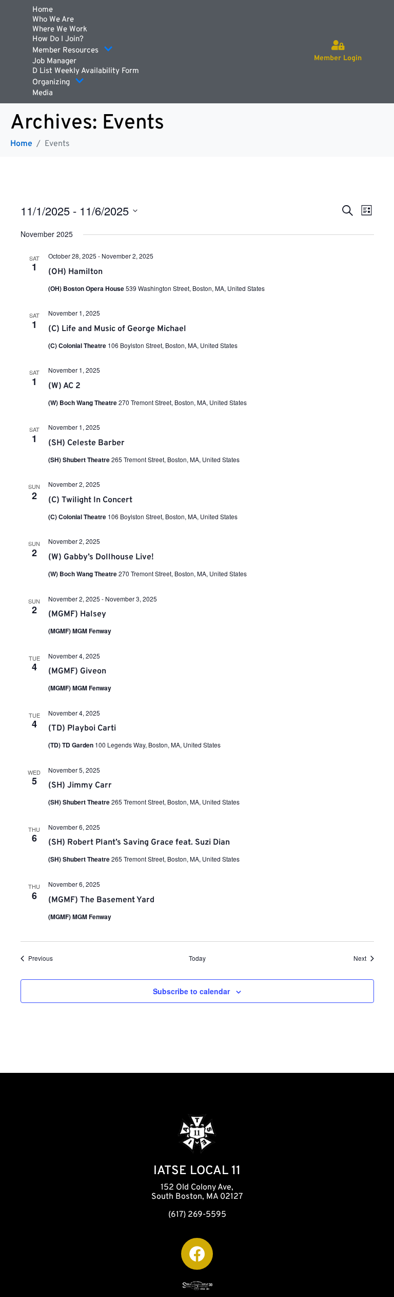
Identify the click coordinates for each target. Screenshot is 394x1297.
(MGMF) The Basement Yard (101, 900)
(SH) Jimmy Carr (80, 785)
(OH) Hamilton (75, 272)
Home (42, 10)
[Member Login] (338, 45)
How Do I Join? (58, 39)
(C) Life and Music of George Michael (117, 329)
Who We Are (53, 20)
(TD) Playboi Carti (82, 728)
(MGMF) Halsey (77, 614)
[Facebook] (197, 1254)
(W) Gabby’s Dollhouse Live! (101, 557)
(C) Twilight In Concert (90, 500)
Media (42, 93)
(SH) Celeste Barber (86, 443)
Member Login (338, 58)
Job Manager (54, 61)
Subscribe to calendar (191, 991)
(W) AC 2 (64, 386)
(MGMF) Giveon (77, 671)
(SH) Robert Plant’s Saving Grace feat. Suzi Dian (139, 842)
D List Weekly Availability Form (85, 71)
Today (197, 958)
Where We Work (59, 29)
